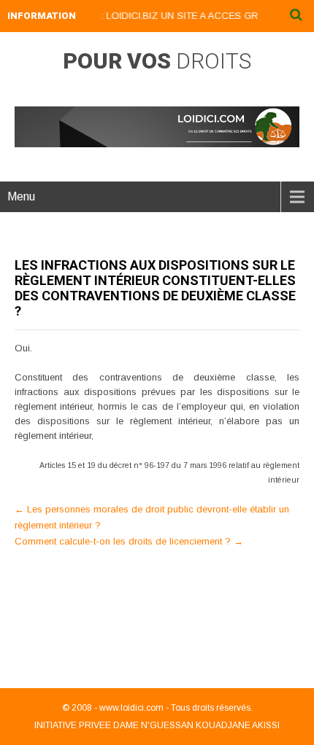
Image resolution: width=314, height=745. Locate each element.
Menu (21, 196)
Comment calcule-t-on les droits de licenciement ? (129, 541)
